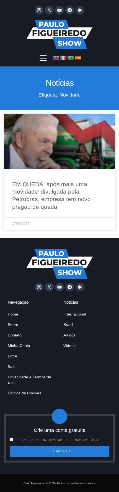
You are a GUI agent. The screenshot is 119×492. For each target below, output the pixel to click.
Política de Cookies (24, 393)
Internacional (74, 314)
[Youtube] (59, 10)
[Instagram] (39, 10)
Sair (11, 366)
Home (13, 314)
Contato (15, 335)
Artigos (69, 335)
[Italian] (63, 57)
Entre (12, 356)
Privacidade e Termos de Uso (29, 380)
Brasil (68, 324)
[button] (43, 58)
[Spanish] (78, 57)
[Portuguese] (70, 57)
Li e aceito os (56, 440)
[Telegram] (69, 10)
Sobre (13, 324)
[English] (56, 57)
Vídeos (69, 345)
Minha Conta (19, 345)
